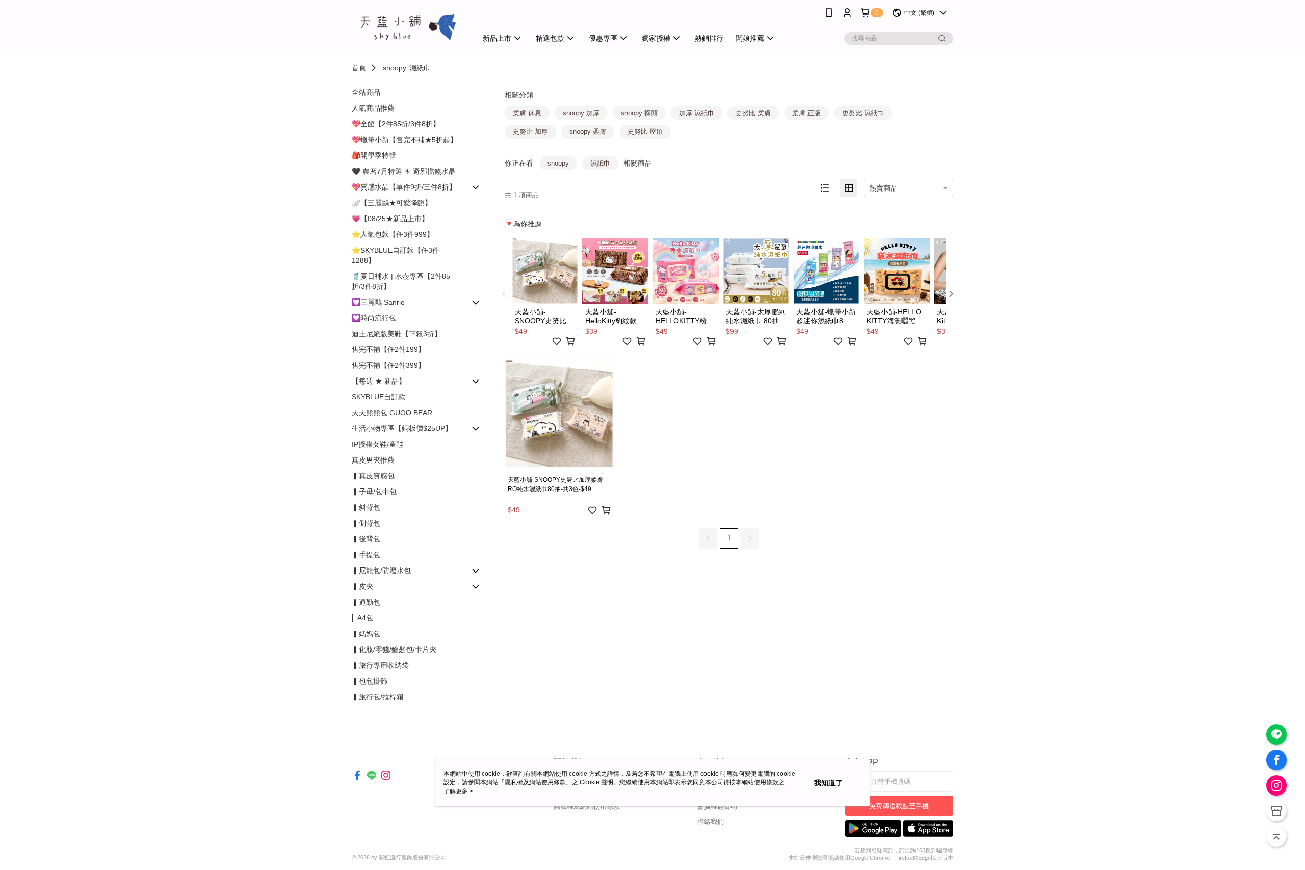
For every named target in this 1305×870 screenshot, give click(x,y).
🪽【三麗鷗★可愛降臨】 (392, 203)
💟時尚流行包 (374, 318)
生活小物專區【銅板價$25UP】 (402, 428)
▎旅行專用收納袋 (380, 665)
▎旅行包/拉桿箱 (378, 697)
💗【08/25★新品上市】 (390, 218)
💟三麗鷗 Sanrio (378, 302)
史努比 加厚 (530, 131)
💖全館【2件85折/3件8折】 (396, 124)
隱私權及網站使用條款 (587, 806)
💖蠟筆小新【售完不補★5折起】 (404, 139)
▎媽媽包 (366, 634)
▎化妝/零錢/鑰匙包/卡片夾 (394, 649)
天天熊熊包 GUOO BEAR (392, 413)
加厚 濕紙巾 (696, 113)
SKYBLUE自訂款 (378, 397)
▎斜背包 (366, 507)
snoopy (394, 68)
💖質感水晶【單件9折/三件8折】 (404, 187)
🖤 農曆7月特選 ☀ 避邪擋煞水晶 (404, 171)
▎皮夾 (362, 586)
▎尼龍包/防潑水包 (381, 570)
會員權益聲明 (717, 806)
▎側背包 (366, 523)
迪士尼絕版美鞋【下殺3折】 (396, 334)
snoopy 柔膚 (587, 131)
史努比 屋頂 (645, 131)
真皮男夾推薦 (373, 460)
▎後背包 (366, 539)
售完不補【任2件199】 (388, 349)
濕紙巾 (420, 68)
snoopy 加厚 (581, 113)
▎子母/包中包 (374, 491)
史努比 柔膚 (753, 113)
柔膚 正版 (806, 113)
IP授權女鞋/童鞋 (377, 444)
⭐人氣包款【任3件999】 (393, 234)
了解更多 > (458, 791)
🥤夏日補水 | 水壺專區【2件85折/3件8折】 (401, 281)
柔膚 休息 (527, 113)
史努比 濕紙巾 (863, 113)
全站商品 (366, 92)
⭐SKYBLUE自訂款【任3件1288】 (395, 255)
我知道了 (828, 783)
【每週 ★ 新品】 (379, 381)
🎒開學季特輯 (374, 155)
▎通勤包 (366, 602)
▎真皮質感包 (373, 476)
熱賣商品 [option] (883, 188)
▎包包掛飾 (369, 681)
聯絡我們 (710, 821)
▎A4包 (362, 618)
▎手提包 (366, 555)
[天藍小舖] (408, 26)
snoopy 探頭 (639, 113)
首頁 (359, 68)
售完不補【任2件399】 (388, 365)
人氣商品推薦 (373, 108)
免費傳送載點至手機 (899, 806)
